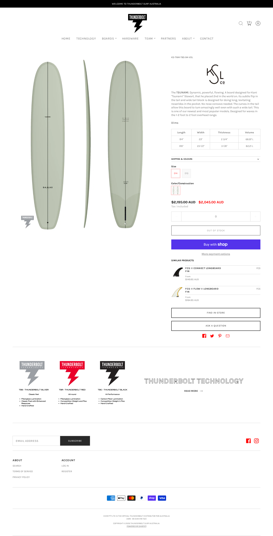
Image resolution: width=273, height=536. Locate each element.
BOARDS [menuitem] (108, 38)
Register (67, 471)
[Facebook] (248, 440)
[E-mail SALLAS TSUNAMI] (228, 336)
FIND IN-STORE (216, 312)
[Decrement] (176, 217)
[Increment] (255, 217)
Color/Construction (182, 183)
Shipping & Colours (181, 159)
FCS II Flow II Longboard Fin (201, 290)
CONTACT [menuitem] (207, 38)
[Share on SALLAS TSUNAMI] (204, 336)
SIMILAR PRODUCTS (182, 260)
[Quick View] (177, 274)
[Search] (241, 23)
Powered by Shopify (136, 526)
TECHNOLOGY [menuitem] (86, 38)
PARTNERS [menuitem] (168, 38)
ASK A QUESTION (216, 325)
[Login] (258, 23)
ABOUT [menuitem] (187, 38)
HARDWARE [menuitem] (130, 38)
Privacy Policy (21, 477)
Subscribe (75, 440)
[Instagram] (256, 440)
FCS (258, 268)
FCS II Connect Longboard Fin (203, 270)
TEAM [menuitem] (149, 38)
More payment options (216, 254)
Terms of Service (23, 471)
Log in (65, 465)
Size (173, 166)
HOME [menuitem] (66, 38)
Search (17, 465)
